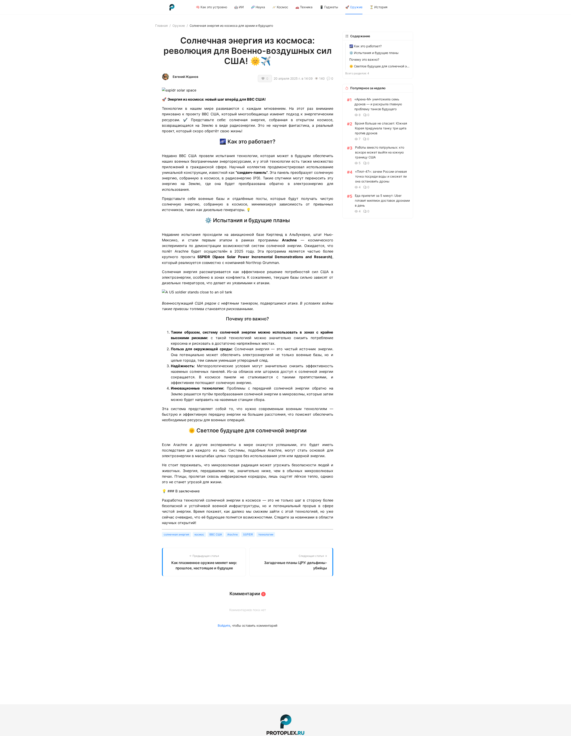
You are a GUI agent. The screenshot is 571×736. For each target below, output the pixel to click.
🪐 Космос (280, 7)
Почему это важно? (364, 59)
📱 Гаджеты (329, 7)
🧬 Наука (258, 7)
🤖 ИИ (239, 7)
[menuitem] (211, 7)
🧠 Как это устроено (211, 7)
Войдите (224, 625)
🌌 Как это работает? (365, 46)
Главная (161, 25)
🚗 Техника (303, 7)
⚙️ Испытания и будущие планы (374, 53)
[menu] (306, 7)
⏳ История (378, 7)
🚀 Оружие (353, 7)
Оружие (178, 25)
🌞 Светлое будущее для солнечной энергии (379, 66)
